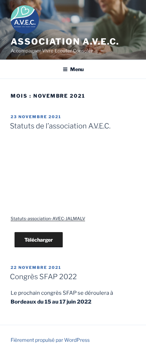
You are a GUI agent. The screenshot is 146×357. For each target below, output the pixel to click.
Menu (77, 69)
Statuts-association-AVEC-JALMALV (48, 218)
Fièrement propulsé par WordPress (50, 340)
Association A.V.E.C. (65, 41)
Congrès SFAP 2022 (43, 276)
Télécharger (38, 240)
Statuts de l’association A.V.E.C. (60, 126)
